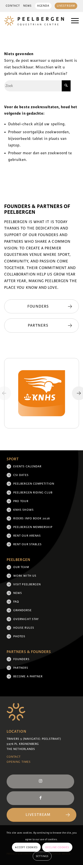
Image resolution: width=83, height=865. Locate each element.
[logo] (34, 21)
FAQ (16, 601)
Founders (21, 659)
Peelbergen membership (32, 527)
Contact (13, 6)
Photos (19, 636)
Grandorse (22, 610)
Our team (21, 567)
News (27, 6)
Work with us (24, 576)
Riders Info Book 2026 (31, 518)
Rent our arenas (27, 535)
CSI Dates (21, 475)
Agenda (43, 6)
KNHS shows (23, 510)
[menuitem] (13, 6)
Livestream (66, 6)
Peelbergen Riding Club (32, 492)
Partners (20, 668)
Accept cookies (26, 847)
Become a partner (27, 676)
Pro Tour (20, 501)
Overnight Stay (26, 619)
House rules (23, 628)
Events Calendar (27, 466)
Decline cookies (57, 847)
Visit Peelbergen (27, 584)
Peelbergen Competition (33, 483)
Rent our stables (27, 544)
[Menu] (73, 21)
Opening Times (19, 762)
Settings (42, 856)
